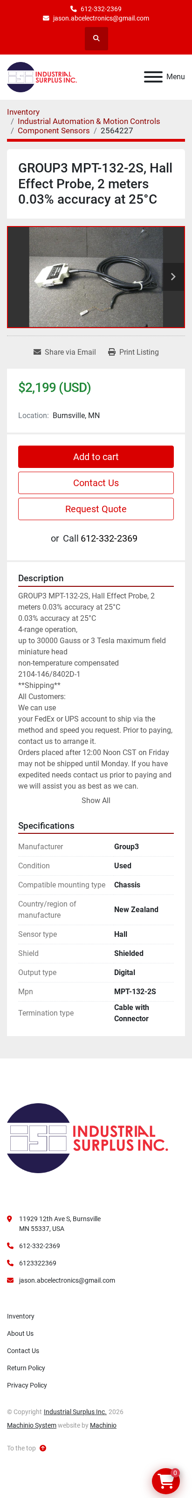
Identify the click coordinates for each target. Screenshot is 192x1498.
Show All (96, 800)
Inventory (20, 1316)
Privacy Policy (27, 1385)
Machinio (103, 1425)
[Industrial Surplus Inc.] (87, 1137)
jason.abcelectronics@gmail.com (101, 18)
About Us (20, 1333)
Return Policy (26, 1368)
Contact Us (96, 482)
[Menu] (153, 76)
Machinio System (31, 1425)
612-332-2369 (101, 9)
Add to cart (96, 456)
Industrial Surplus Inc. (75, 1412)
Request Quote (96, 509)
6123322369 (37, 1263)
